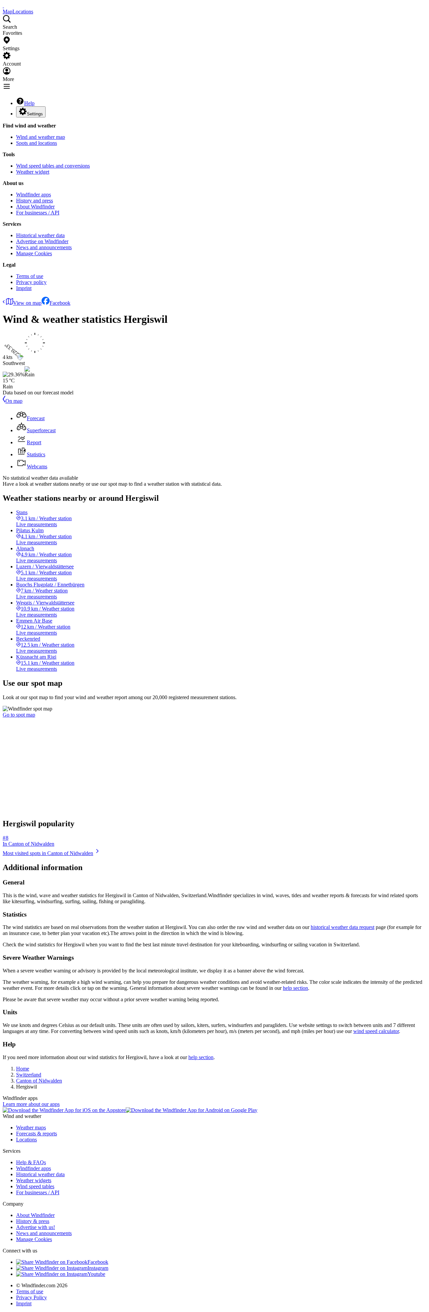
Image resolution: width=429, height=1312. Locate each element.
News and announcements (44, 247)
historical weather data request (342, 927)
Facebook (60, 303)
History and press (34, 200)
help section (295, 988)
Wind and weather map (40, 137)
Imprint (24, 288)
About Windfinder (35, 206)
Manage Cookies (34, 253)
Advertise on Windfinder (42, 241)
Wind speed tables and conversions (53, 166)
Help (29, 103)
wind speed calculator (376, 1031)
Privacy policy (31, 282)
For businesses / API (37, 212)
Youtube (96, 1274)
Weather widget (32, 172)
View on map (27, 303)
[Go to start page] (3, 5)
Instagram (97, 1268)
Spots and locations (36, 143)
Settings (35, 113)
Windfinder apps (33, 194)
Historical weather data (40, 235)
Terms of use (29, 276)
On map (13, 401)
